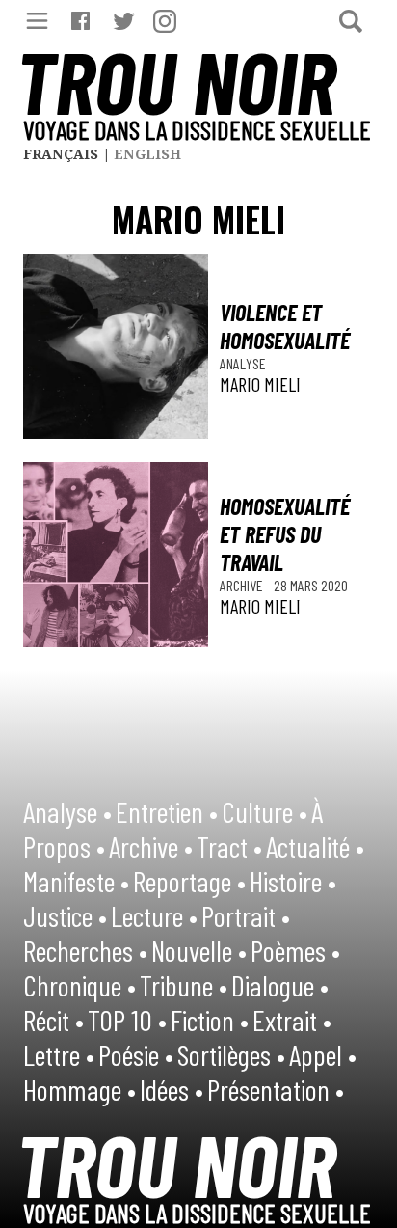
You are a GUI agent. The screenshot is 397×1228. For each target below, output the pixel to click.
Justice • (65, 915)
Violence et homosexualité (285, 326)
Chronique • (79, 985)
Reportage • (189, 880)
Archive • (151, 846)
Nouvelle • (199, 950)
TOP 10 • (127, 1019)
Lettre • (58, 1054)
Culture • (264, 811)
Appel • (323, 1054)
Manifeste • (76, 880)
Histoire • (293, 880)
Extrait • (291, 1019)
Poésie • (135, 1054)
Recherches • (85, 950)
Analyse (243, 363)
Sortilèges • (231, 1054)
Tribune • (183, 985)
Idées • (171, 1089)
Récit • (53, 1019)
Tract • (229, 846)
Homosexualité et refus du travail (285, 534)
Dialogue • (280, 985)
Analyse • (67, 811)
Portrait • (245, 915)
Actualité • (315, 846)
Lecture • (154, 915)
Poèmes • (295, 950)
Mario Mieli (260, 384)
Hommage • (79, 1089)
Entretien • (167, 811)
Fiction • (210, 1019)
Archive (243, 585)
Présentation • (275, 1089)
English (147, 154)
